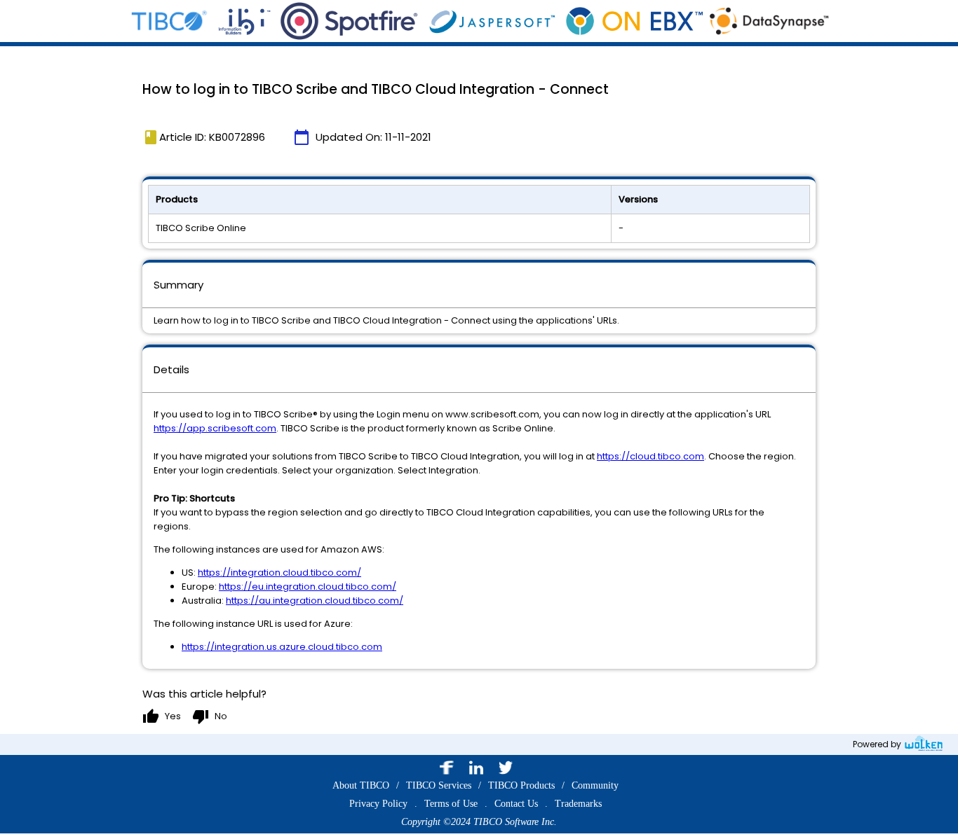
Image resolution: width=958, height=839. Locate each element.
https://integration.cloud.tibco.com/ (279, 572)
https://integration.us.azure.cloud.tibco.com (282, 646)
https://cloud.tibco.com (650, 456)
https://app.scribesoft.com (215, 428)
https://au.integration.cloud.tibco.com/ (314, 600)
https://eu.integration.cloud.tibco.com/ (307, 586)
